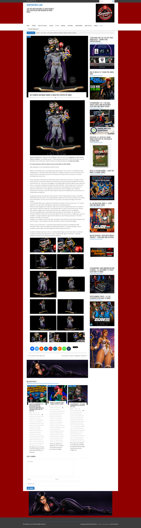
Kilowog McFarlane (34, 430)
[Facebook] (32, 349)
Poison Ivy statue (58, 438)
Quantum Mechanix (70, 97)
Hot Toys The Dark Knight (77, 428)
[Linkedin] (46, 349)
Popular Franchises (33, 29)
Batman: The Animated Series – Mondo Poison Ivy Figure (57, 403)
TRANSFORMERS (78, 25)
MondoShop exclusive (55, 415)
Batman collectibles (34, 416)
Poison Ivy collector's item (57, 425)
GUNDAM (63, 25)
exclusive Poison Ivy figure (56, 413)
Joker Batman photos (75, 430)
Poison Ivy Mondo (54, 434)
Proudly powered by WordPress (88, 524)
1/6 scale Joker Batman (76, 412)
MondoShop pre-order (56, 416)
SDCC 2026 (34, 386)
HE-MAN (51, 25)
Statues (78, 97)
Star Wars (70, 25)
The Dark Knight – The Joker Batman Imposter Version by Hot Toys (77, 405)
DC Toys (29, 36)
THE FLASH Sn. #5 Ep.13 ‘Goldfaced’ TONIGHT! (73, 356)
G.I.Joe (57, 25)
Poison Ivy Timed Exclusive (56, 442)
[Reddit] (41, 349)
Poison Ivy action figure (56, 422)
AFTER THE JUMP (74, 161)
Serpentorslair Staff (47, 97)
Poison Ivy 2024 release (55, 418)
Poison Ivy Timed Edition (56, 440)
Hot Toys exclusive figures (77, 425)
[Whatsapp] (64, 349)
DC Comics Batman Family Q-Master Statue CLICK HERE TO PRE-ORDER (50, 164)
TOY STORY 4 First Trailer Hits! (37, 356)
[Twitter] (37, 349)
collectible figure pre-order (57, 411)
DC (101, 25)
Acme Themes (114, 524)
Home (28, 25)
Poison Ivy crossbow (55, 427)
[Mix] (60, 349)
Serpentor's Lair (35, 5)
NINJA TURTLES (88, 25)
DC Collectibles (38, 420)
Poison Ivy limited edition (56, 433)
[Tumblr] (69, 349)
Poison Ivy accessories (55, 420)
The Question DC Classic (35, 445)
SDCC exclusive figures (38, 443)
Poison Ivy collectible (55, 424)
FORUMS (34, 25)
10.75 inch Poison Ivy (55, 409)
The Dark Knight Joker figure (77, 441)
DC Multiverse (37, 421)
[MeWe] (55, 349)
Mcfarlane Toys (38, 436)
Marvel (96, 25)
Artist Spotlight (42, 25)
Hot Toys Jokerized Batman (77, 426)
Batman (58, 97)
